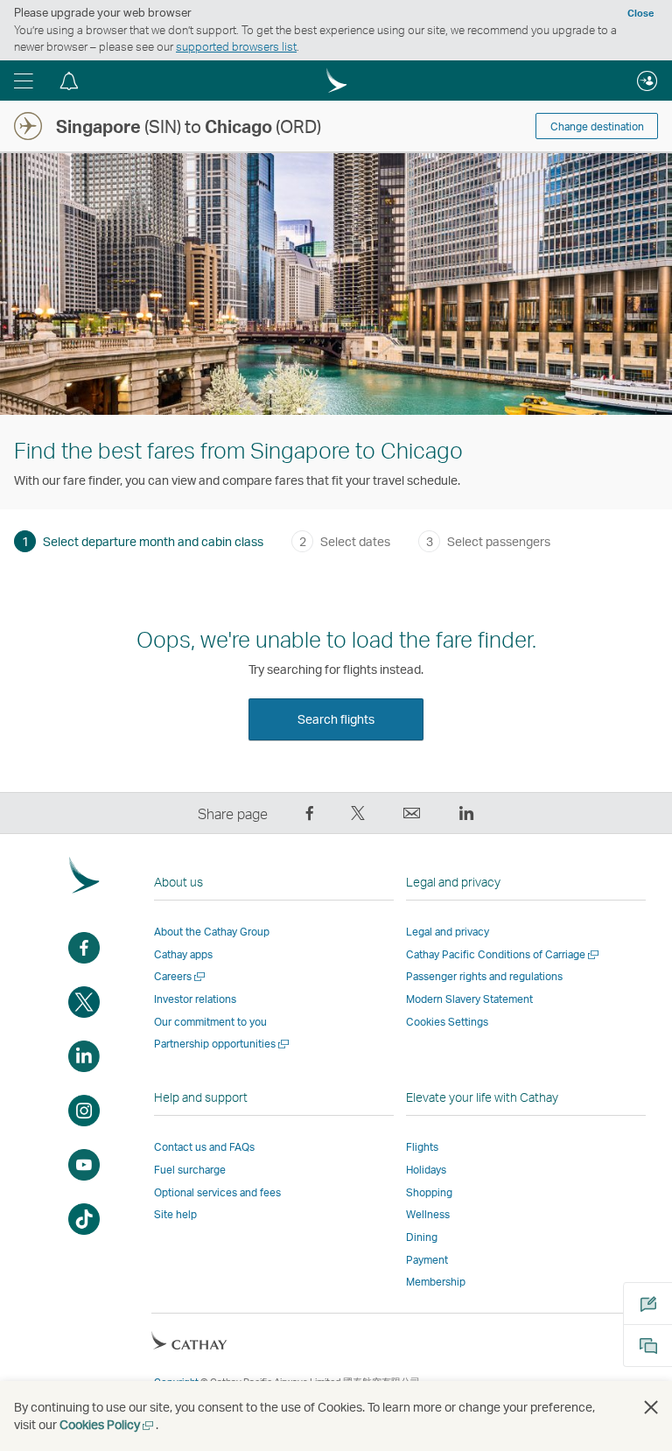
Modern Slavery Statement (469, 999)
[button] (23, 80)
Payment (427, 1259)
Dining (422, 1237)
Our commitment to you (210, 1021)
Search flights (336, 718)
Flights (422, 1146)
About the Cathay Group (212, 931)
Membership (436, 1281)
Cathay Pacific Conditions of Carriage (503, 954)
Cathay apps (183, 954)
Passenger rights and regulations (484, 976)
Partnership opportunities (222, 1043)
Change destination (597, 126)
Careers (180, 976)
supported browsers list (236, 46)
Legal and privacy (447, 931)
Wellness (428, 1214)
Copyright (176, 1382)
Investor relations (195, 999)
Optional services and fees (217, 1192)
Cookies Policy (108, 1424)
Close (640, 13)
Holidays (426, 1169)
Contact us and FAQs (204, 1146)
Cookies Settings (447, 1022)
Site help (175, 1214)
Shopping (429, 1192)
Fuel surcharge (190, 1169)
